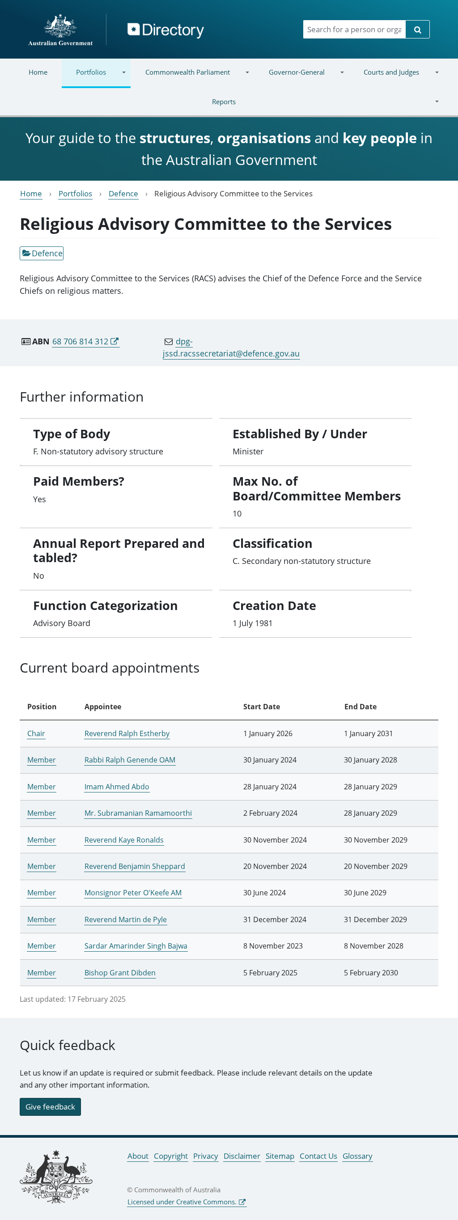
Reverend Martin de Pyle (126, 919)
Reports (125, 107)
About (137, 1156)
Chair (36, 733)
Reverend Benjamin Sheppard (135, 866)
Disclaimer (242, 1156)
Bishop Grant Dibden (120, 973)
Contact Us (318, 1156)
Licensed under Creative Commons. (182, 1201)
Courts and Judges (384, 78)
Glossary (358, 1156)
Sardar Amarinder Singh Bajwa (136, 946)
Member (41, 760)
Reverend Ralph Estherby (127, 733)
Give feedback (50, 1106)
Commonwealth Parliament (180, 78)
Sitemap (280, 1156)
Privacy (205, 1156)
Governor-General (289, 78)
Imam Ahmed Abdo (117, 787)
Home (38, 72)
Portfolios (84, 78)
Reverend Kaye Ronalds (124, 840)
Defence (123, 193)
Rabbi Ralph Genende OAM (130, 760)
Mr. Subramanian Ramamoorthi (138, 813)
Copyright (171, 1156)
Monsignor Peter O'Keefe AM (133, 893)
